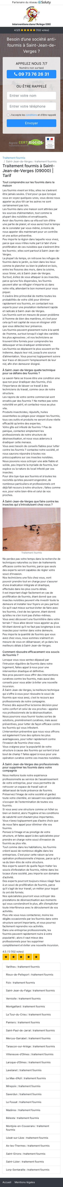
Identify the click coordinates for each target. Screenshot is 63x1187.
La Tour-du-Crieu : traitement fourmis (28, 1014)
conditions (31, 114)
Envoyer (31, 123)
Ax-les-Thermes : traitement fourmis (28, 1145)
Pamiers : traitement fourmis (23, 1022)
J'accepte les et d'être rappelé (33, 114)
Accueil (7, 1182)
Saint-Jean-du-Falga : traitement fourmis (30, 990)
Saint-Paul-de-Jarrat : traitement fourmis (30, 1030)
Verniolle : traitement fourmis (23, 998)
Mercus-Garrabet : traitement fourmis (28, 1038)
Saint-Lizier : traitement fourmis (25, 1161)
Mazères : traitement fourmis (23, 1110)
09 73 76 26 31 (33, 74)
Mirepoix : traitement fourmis (23, 1086)
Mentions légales (25, 1182)
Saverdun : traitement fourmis (23, 1094)
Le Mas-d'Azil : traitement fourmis (26, 1078)
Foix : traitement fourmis (20, 982)
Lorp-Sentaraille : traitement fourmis (27, 1169)
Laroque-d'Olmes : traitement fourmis (28, 1062)
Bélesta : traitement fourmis (22, 1118)
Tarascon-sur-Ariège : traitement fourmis (30, 1046)
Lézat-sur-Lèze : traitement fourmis (27, 1137)
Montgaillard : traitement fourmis (25, 1006)
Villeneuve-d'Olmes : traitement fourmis (29, 1054)
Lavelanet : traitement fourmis (23, 1070)
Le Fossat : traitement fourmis (23, 1102)
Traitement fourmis (14, 157)
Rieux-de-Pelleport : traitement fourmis (29, 974)
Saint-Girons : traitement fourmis (25, 1153)
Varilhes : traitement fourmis (23, 966)
